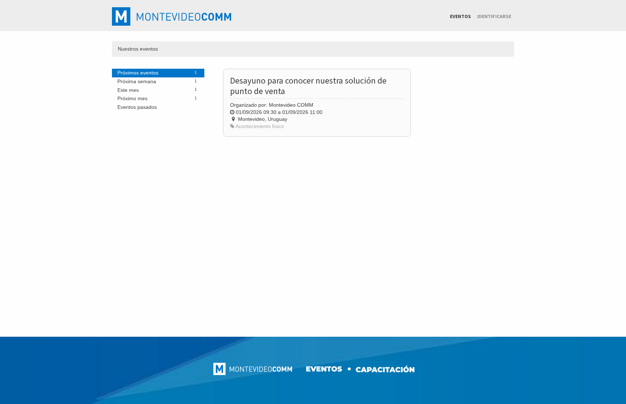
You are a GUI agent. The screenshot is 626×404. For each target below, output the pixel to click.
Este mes (157, 90)
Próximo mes (157, 98)
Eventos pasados (137, 107)
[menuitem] (460, 16)
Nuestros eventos (138, 49)
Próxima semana (157, 81)
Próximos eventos (157, 73)
